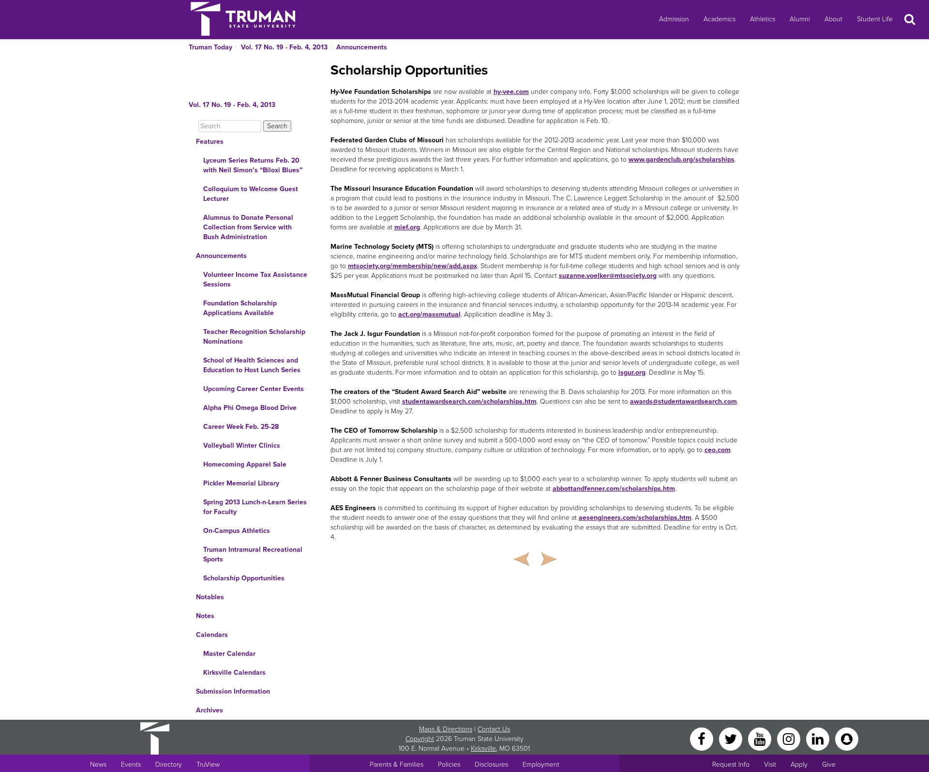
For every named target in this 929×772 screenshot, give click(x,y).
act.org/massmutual (429, 314)
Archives (209, 710)
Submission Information (233, 691)
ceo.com (717, 450)
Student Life (875, 19)
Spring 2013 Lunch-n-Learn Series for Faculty (255, 507)
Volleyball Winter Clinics (241, 445)
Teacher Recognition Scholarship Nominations (254, 337)
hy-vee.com (511, 92)
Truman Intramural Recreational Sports (252, 554)
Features (210, 141)
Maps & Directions (445, 729)
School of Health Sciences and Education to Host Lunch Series (251, 365)
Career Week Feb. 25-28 (241, 427)
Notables (210, 597)
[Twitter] (731, 738)
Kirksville (483, 748)
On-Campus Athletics (236, 531)
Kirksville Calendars (234, 672)
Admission (674, 19)
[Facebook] (702, 738)
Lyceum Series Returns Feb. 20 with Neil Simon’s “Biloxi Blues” (252, 165)
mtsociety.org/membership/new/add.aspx (412, 266)
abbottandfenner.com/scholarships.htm (614, 488)
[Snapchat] (846, 738)
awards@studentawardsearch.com (683, 401)
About (833, 19)
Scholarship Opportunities (244, 578)
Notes (205, 616)
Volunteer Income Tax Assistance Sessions (255, 279)
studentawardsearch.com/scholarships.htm (469, 401)
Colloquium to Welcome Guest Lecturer (250, 194)
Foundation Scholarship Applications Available (240, 308)
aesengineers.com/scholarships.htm (635, 518)
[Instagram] (789, 738)
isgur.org (631, 372)
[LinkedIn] (818, 738)
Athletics (762, 19)
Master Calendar (229, 654)
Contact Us (494, 729)
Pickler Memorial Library (241, 483)
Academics (719, 19)
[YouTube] (760, 738)
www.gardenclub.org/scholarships (681, 159)
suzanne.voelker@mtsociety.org (608, 276)
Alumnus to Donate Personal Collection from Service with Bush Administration (248, 227)
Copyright (419, 739)
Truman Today (210, 47)
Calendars (212, 635)
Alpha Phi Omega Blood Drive (250, 408)
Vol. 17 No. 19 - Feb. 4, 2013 (284, 47)
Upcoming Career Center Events (253, 389)
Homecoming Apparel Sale (244, 464)
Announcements (361, 47)
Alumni (800, 19)
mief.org (407, 227)
